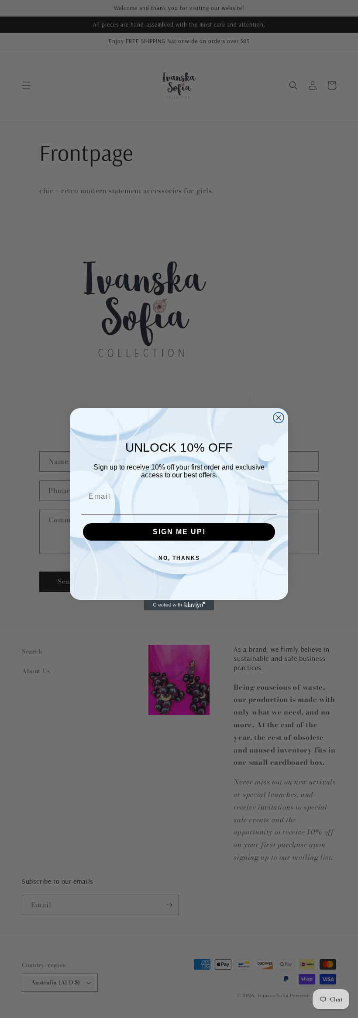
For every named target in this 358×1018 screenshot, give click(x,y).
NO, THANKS (179, 558)
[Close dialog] (278, 417)
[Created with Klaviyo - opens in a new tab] (179, 605)
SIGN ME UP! (179, 531)
